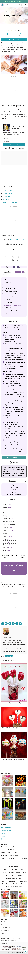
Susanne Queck (7, 20)
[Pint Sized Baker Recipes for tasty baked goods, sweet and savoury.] (2, 4)
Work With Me (5, 928)
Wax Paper (6, 199)
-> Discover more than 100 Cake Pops (14, 1)
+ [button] (18, 267)
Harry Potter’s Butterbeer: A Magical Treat (14, 858)
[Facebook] (20, 623)
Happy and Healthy (7, 830)
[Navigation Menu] (25, 5)
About (3, 922)
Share (21, 257)
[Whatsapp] (2, 623)
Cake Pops (5, 11)
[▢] (3, 280)
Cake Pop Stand (7, 193)
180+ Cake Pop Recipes (17, 239)
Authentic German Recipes (9, 941)
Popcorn (3, 836)
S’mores (3, 839)
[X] (16, 623)
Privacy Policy (5, 930)
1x (22, 272)
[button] (7, 30)
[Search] (20, 5)
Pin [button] (15, 260)
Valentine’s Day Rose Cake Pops (11, 703)
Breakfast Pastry (6, 827)
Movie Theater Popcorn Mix (14, 887)
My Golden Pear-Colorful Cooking (11, 938)
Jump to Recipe (15, 39)
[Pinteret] (13, 623)
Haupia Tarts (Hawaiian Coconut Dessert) (14, 884)
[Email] (9, 623)
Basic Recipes (9, 656)
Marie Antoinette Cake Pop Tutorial (12, 759)
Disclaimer (4, 933)
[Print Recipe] (12, 257)
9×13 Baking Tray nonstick (10, 202)
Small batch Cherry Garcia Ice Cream (12, 847)
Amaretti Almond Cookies (9, 853)
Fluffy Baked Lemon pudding (9, 855)
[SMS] (6, 623)
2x (25, 272)
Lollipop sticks (8, 191)
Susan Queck (6, 557)
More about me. (20, 651)
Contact (3, 925)
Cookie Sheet (7, 196)
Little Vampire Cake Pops (9, 728)
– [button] (13, 267)
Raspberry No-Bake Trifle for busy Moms (13, 850)
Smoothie (4, 833)
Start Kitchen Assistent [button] (14, 457)
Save (6, 257)
